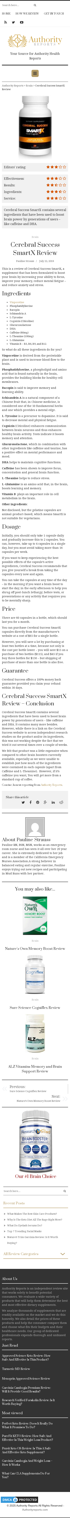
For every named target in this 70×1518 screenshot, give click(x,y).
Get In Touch (54, 14)
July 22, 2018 (46, 261)
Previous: (17, 1087)
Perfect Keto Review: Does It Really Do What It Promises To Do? (27, 1425)
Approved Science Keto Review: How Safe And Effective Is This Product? (26, 1358)
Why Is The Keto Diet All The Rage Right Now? (34, 1219)
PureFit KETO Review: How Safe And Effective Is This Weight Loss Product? (27, 1438)
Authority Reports (51, 785)
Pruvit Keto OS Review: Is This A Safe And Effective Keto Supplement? (26, 1450)
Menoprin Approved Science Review (26, 1379)
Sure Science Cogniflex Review (35, 1008)
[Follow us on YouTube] (20, 22)
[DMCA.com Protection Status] (19, 1499)
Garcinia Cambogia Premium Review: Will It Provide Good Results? (26, 1390)
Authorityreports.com (35, 1509)
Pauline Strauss (25, 261)
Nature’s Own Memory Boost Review (35, 949)
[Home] (35, 40)
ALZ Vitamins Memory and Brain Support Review (35, 1069)
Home (6, 14)
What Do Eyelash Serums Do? (24, 1225)
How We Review (27, 14)
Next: (56, 1096)
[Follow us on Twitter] (13, 22)
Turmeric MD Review (16, 1369)
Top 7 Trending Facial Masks (24, 1231)
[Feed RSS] (5, 22)
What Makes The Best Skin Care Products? (32, 1213)
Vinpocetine (17, 302)
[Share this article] (23, 802)
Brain (35, 237)
